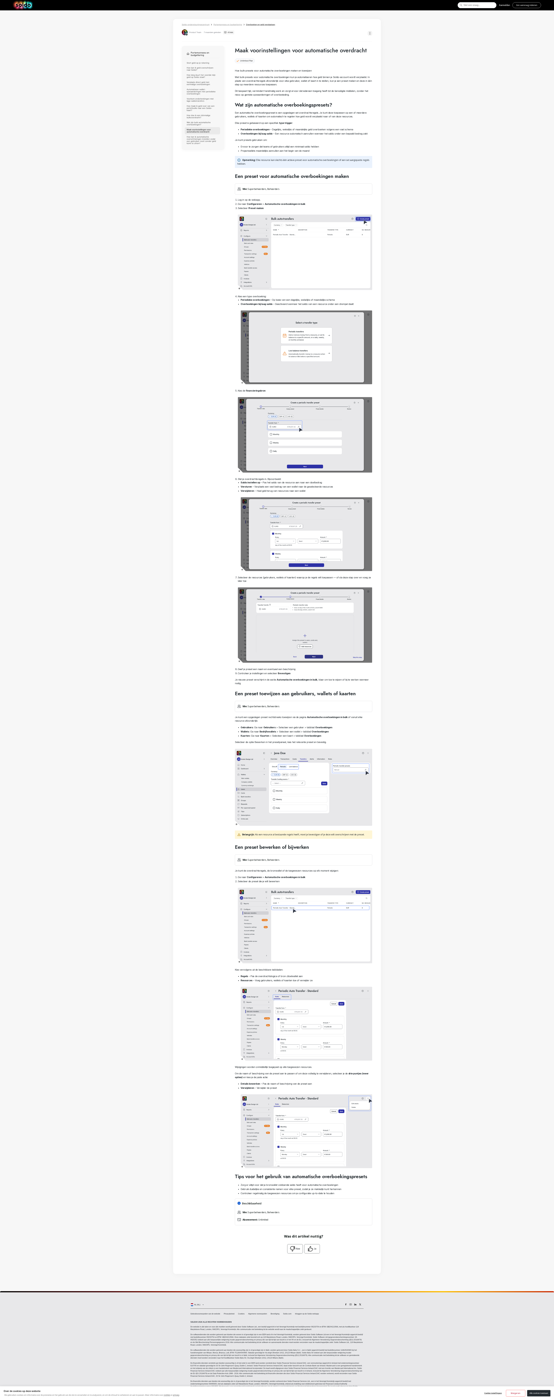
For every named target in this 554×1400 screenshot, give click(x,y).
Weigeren (515, 1393)
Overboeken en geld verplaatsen (260, 24)
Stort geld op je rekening (198, 63)
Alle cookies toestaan (538, 1393)
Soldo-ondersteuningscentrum (195, 24)
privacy (176, 1395)
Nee (298, 1248)
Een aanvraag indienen (526, 5)
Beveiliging (275, 1314)
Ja (315, 1248)
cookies (167, 1395)
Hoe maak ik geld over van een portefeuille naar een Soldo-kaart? (201, 108)
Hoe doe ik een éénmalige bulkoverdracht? (198, 116)
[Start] (23, 5)
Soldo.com (287, 1314)
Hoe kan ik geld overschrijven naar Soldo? (200, 69)
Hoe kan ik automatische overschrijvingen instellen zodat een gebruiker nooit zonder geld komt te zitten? (201, 140)
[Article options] (370, 33)
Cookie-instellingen (493, 1393)
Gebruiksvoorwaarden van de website (205, 1314)
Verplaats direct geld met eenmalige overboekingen (198, 83)
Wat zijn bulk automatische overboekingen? (199, 123)
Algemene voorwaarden (257, 1314)
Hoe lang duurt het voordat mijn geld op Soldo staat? (201, 76)
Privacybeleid (229, 1314)
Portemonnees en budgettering (228, 24)
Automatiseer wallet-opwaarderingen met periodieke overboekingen (201, 91)
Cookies (241, 1314)
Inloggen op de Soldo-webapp (307, 1314)
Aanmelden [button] (504, 5)
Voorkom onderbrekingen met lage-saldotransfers (200, 100)
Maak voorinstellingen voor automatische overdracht (199, 131)
